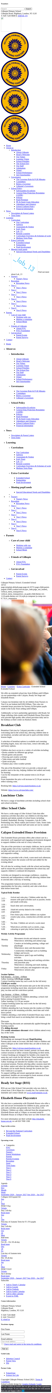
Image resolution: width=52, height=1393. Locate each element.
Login (39, 1384)
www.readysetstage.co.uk (37, 1093)
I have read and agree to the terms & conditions (23, 1344)
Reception (10, 1161)
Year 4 (8, 1175)
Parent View (11, 1361)
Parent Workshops (13, 1154)
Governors (10, 1150)
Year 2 (8, 1170)
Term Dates (10, 1165)
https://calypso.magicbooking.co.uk (26, 786)
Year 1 (8, 1168)
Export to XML (12, 1296)
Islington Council (13, 1359)
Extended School (13, 1133)
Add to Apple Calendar (15, 1291)
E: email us (5, 1319)
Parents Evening (12, 1159)
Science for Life (12, 1375)
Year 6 (8, 1179)
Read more (5, 1213)
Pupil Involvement (13, 1135)
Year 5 (8, 1177)
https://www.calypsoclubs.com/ (21, 790)
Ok (23, 1391)
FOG (8, 1147)
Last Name (5, 1334)
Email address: (7, 1339)
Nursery (9, 1152)
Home (3, 687)
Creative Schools (29, 1384)
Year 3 (8, 1172)
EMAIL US (23, 16)
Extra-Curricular (23, 687)
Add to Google (12, 1287)
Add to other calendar (14, 1294)
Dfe (7, 1363)
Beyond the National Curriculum (19, 1131)
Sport (8, 1163)
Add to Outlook (12, 1289)
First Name (5, 1329)
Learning (11, 687)
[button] (5, 1280)
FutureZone (10, 1373)
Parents (9, 1156)
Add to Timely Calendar (15, 1285)
